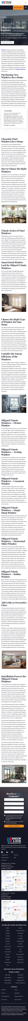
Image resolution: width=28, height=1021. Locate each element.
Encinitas (7, 938)
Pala (20, 949)
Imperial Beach (20, 941)
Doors (16, 989)
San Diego (7, 957)
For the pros (4, 999)
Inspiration (17, 993)
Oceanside (7, 949)
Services (3, 993)
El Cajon (20, 936)
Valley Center (20, 962)
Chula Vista (20, 933)
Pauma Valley (7, 951)
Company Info (4, 855)
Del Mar (8, 936)
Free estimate (18, 7)
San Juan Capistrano (20, 982)
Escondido (20, 938)
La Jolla (7, 943)
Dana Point (20, 975)
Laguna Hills (20, 977)
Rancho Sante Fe (20, 954)
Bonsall (7, 930)
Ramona (8, 954)
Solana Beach (20, 959)
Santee (7, 959)
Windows (4, 50)
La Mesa (20, 943)
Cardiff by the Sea (20, 930)
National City (20, 946)
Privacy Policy (20, 1014)
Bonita (20, 928)
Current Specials (5, 996)
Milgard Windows (21, 69)
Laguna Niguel (7, 980)
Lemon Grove (7, 946)
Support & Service (19, 996)
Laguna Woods (20, 980)
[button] (26, 7)
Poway (20, 951)
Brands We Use (5, 857)
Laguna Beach (7, 977)
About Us (16, 855)
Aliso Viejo (7, 975)
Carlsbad (8, 933)
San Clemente (7, 982)
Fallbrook (7, 941)
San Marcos (20, 957)
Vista (7, 965)
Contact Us (4, 860)
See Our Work (18, 999)
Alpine (7, 928)
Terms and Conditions (11, 1014)
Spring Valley (8, 962)
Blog (15, 857)
